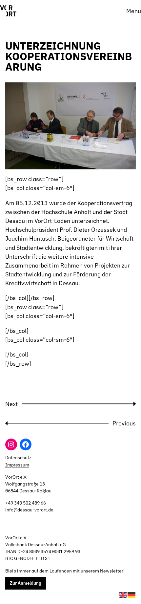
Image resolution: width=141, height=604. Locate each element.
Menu (133, 11)
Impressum (17, 465)
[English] (123, 594)
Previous (124, 423)
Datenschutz (18, 458)
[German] (132, 594)
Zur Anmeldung (25, 583)
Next (11, 404)
